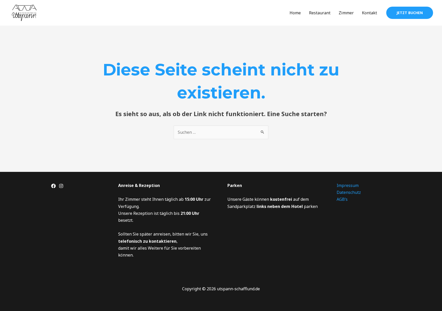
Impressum (348, 185)
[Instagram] (61, 186)
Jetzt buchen (409, 12)
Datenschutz (349, 192)
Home (295, 13)
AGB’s (342, 199)
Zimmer (346, 13)
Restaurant (319, 13)
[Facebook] (53, 186)
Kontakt (369, 13)
